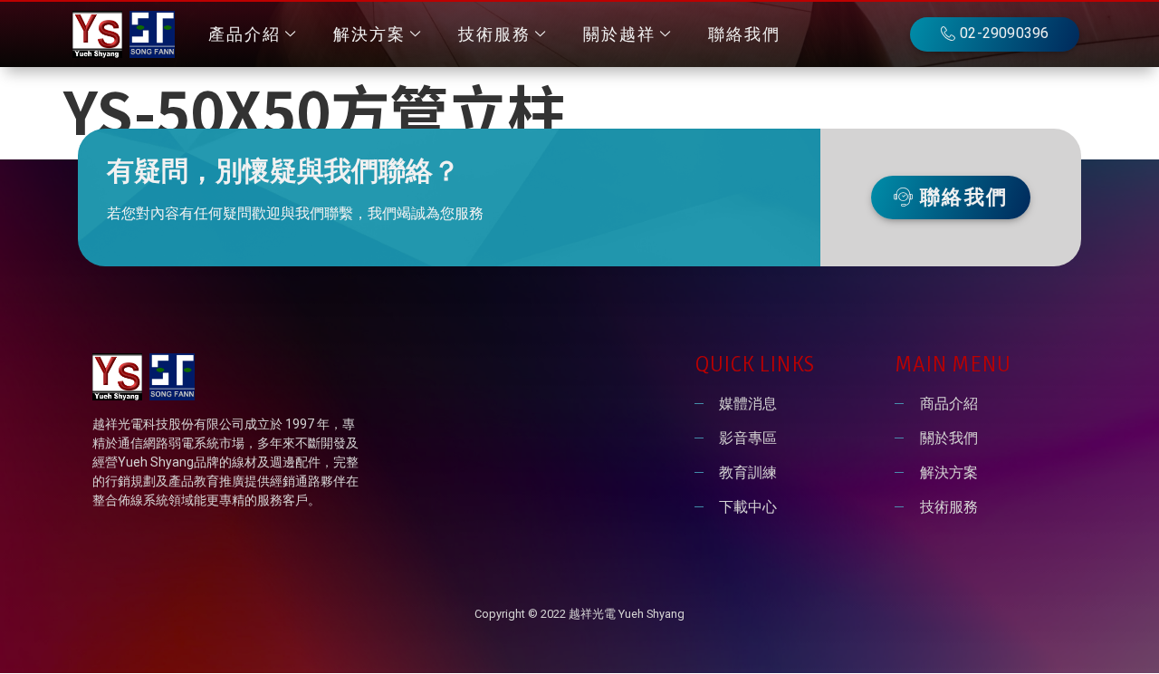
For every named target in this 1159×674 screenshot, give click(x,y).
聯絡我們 (744, 34)
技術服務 (494, 34)
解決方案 (369, 34)
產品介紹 (244, 34)
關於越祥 (619, 34)
